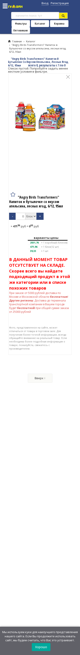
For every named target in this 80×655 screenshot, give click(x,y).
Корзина (59, 23)
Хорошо (41, 647)
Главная (17, 41)
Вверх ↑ (40, 378)
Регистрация (60, 3)
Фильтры (21, 23)
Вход (45, 3)
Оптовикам (20, 30)
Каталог (40, 23)
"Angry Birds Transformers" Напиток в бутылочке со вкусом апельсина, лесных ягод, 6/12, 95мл (37, 48)
